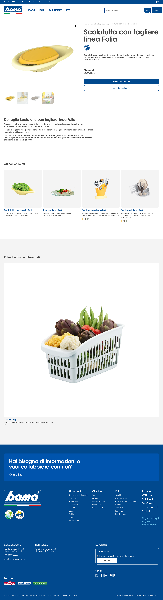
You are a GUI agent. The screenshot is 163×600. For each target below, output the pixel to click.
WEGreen (15, 2)
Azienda (7, 2)
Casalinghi (95, 24)
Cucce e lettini (121, 498)
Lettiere (118, 505)
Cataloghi (23, 2)
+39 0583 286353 (11, 555)
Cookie (125, 595)
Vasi (93, 495)
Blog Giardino (149, 524)
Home (86, 24)
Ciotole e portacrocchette (125, 501)
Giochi (118, 495)
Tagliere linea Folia (53, 210)
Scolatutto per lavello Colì (18, 210)
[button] (75, 26)
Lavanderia (73, 498)
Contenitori (73, 505)
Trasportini (119, 508)
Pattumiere (73, 501)
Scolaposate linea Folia (94, 210)
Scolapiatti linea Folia (132, 210)
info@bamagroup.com (14, 559)
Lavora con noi (44, 2)
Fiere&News (33, 2)
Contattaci (16, 474)
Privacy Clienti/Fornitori (137, 595)
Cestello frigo (10, 419)
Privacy (130, 556)
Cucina (105, 24)
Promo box (73, 517)
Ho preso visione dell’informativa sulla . (116, 556)
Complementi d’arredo (78, 495)
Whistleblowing (153, 595)
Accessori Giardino (99, 501)
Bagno (71, 511)
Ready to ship (74, 520)
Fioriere (95, 498)
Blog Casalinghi (150, 518)
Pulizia (71, 514)
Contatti (146, 511)
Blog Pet (146, 521)
